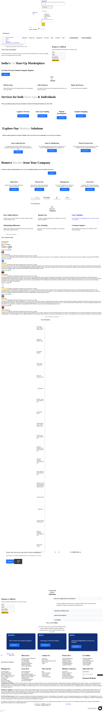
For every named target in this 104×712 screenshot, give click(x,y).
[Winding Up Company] (11, 674)
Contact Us (57, 37)
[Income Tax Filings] (11, 680)
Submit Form (55, 60)
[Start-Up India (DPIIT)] (31, 666)
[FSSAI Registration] (31, 671)
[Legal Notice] (72, 671)
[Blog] (52, 671)
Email (53, 54)
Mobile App (18, 561)
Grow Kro (46, 37)
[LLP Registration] (31, 659)
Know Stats (18, 151)
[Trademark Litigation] (72, 661)
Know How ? (81, 115)
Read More (14, 645)
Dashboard (10, 561)
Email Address (86, 671)
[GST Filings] (11, 679)
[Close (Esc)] (4, 710)
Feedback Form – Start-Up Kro (12, 42)
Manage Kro (39, 37)
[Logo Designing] (93, 664)
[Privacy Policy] (52, 659)
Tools (63, 37)
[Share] (3, 710)
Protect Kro (32, 37)
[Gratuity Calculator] (52, 673)
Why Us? (52, 173)
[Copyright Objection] (72, 664)
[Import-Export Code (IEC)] (31, 674)
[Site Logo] (36, 13)
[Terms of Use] (52, 662)
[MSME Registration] (31, 664)
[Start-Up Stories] (52, 674)
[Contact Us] (52, 658)
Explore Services (23, 115)
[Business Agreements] (72, 673)
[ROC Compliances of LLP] (11, 676)
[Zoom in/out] (0, 710)
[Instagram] (11, 667)
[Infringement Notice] (72, 662)
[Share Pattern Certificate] (11, 682)
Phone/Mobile (55, 57)
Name (53, 52)
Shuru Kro (24, 37)
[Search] (43, 24)
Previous (8, 653)
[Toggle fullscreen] (2, 710)
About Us (6, 74)
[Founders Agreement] (72, 675)
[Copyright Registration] (72, 663)
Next (13, 653)
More (52, 37)
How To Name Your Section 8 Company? (20, 640)
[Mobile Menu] (30, 13)
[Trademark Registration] (72, 658)
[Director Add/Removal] (11, 673)
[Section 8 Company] (31, 662)
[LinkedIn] (11, 666)
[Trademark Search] (72, 659)
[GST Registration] (11, 671)
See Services (42, 115)
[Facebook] (11, 664)
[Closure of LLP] (11, 678)
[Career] (52, 663)
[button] (44, 1)
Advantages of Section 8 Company (49, 640)
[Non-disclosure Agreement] (72, 676)
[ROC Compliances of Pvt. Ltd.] (11, 675)
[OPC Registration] (31, 661)
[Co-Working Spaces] (52, 676)
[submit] (100, 675)
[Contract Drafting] (72, 674)
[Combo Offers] (52, 675)
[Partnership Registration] (31, 663)
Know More (14, 189)
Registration (12, 635)
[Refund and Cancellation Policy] (52, 661)
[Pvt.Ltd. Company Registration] (31, 658)
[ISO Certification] (31, 673)
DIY (8, 635)
